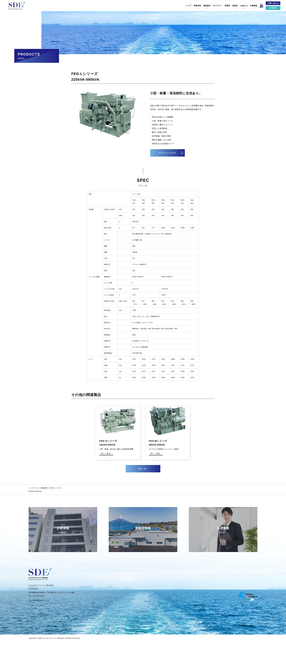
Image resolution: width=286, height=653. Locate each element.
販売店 (235, 5)
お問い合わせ (273, 3)
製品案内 (207, 5)
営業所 (227, 5)
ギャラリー (217, 5)
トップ (188, 5)
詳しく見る (106, 453)
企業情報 (253, 5)
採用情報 (273, 8)
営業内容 (197, 5)
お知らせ (244, 5)
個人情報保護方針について (38, 600)
